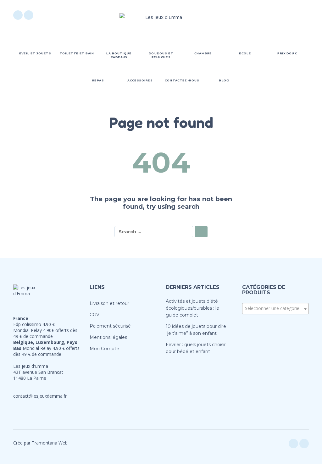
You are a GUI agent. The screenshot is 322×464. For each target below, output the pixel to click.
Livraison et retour (109, 303)
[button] (269, 15)
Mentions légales (108, 337)
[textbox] (275, 308)
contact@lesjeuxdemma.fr (40, 396)
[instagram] (28, 15)
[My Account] (287, 15)
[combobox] (275, 308)
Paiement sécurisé (110, 326)
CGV (94, 315)
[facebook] (18, 15)
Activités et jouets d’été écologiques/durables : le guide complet (192, 308)
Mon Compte (104, 348)
